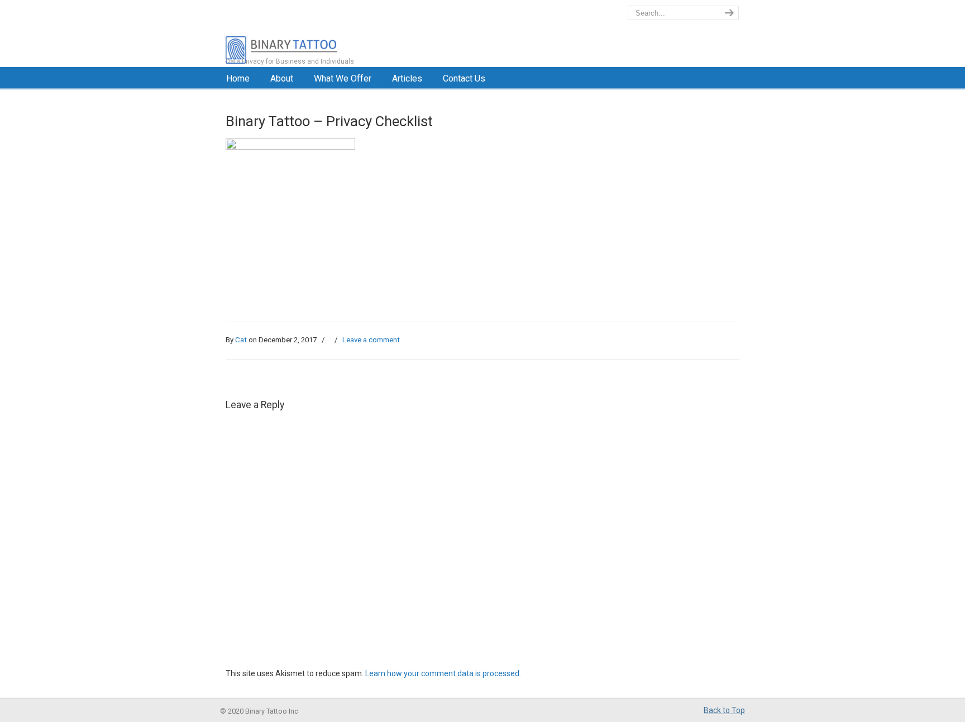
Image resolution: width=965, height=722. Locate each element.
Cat (241, 340)
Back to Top (724, 710)
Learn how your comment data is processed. (443, 673)
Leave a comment (371, 340)
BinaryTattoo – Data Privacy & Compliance (330, 33)
